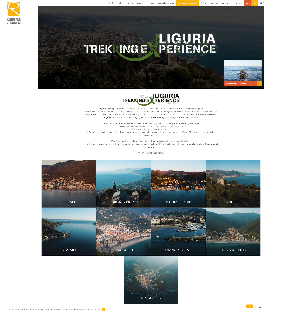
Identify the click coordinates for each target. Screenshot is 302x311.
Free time (150, 3)
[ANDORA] (233, 207)
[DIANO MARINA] (178, 255)
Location (140, 3)
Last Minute (214, 3)
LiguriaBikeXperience (166, 3)
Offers (203, 3)
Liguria (130, 3)
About (110, 3)
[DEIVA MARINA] (233, 255)
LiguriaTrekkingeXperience (188, 3)
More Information (95, 309)
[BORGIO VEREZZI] (123, 207)
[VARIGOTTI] (123, 255)
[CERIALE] (69, 207)
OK (104, 309)
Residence (120, 3)
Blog (248, 3)
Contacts (225, 3)
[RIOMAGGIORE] (151, 303)
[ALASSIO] (69, 255)
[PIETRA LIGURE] (178, 207)
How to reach (237, 3)
